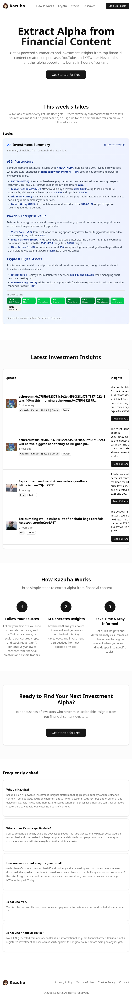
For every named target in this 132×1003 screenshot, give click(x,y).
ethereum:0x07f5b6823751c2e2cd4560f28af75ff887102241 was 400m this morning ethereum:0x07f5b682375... (62, 398)
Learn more (56, 318)
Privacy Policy (63, 982)
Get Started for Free (66, 75)
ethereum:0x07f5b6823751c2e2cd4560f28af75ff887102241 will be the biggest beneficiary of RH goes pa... (62, 442)
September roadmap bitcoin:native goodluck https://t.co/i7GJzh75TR (53, 483)
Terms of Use (85, 982)
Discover (89, 6)
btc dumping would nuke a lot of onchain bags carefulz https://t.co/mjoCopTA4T (61, 521)
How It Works (45, 6)
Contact (124, 982)
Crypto (62, 6)
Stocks (75, 6)
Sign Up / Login (117, 5)
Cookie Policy (106, 982)
